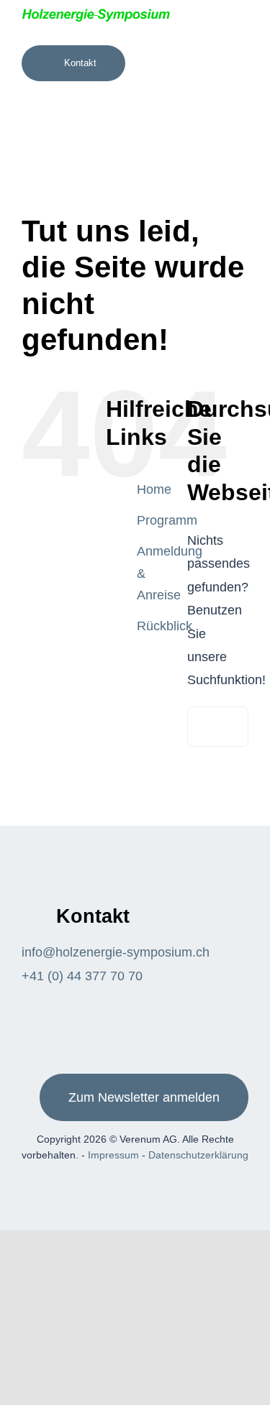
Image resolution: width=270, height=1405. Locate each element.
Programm (167, 520)
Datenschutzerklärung (198, 1155)
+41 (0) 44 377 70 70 (82, 976)
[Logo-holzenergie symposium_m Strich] (96, 13)
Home (154, 489)
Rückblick (164, 626)
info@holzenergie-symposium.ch (116, 952)
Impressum (113, 1155)
